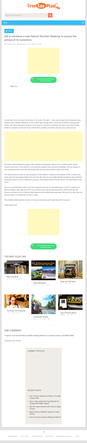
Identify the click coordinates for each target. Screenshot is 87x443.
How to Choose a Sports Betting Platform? (45, 417)
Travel (10, 31)
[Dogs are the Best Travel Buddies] (70, 269)
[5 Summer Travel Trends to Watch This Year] (43, 304)
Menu (5, 23)
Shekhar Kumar (11, 44)
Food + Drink (25, 436)
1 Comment (38, 44)
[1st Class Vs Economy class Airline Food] (16, 301)
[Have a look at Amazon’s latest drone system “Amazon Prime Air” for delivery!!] (16, 267)
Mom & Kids (49, 436)
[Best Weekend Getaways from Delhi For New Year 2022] (43, 270)
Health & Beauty (37, 436)
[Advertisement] (43, 61)
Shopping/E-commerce (64, 436)
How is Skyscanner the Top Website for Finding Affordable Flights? (44, 402)
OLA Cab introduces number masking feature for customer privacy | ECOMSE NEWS (43, 336)
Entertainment (13, 436)
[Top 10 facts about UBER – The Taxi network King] (70, 302)
